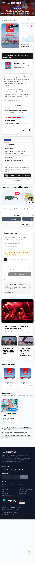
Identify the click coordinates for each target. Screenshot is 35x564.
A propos (21, 487)
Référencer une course (25, 489)
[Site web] (22, 26)
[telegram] (19, 470)
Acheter (13, 219)
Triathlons (5, 489)
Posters (21, 496)
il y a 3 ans (12, 288)
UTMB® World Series (8, 496)
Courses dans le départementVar (15, 433)
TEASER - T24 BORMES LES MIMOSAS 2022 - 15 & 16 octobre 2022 (25, 352)
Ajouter (30, 19)
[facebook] (27, 26)
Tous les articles (25, 224)
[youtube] (22, 31)
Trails (4, 487)
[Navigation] (3, 3)
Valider (24, 477)
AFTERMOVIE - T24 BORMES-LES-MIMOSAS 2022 (8, 351)
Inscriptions (22, 493)
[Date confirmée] (3, 419)
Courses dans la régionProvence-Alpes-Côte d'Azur (17, 437)
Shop (20, 498)
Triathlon (4, 18)
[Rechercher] (30, 552)
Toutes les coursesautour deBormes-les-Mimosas (18, 429)
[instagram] (32, 26)
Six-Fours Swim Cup (9, 414)
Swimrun (5, 493)
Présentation (9, 148)
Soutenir (22, 503)
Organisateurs (23, 491)
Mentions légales (7, 510)
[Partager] (29, 130)
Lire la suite (17, 105)
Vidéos (21, 500)
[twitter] (8, 470)
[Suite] (29, 202)
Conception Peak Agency (11, 512)
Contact (21, 485)
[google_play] (23, 470)
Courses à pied (7, 485)
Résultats (19, 180)
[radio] (6, 246)
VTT (3, 491)
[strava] (15, 470)
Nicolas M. (13, 285)
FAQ (17, 510)
